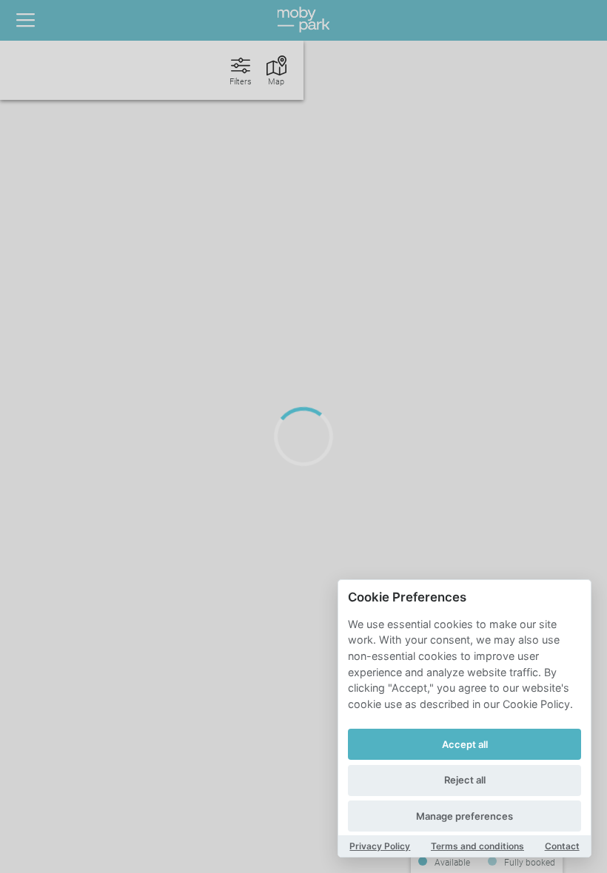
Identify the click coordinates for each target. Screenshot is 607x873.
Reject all (465, 780)
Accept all (465, 744)
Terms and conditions (477, 846)
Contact (562, 846)
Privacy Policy (379, 846)
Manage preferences (464, 816)
